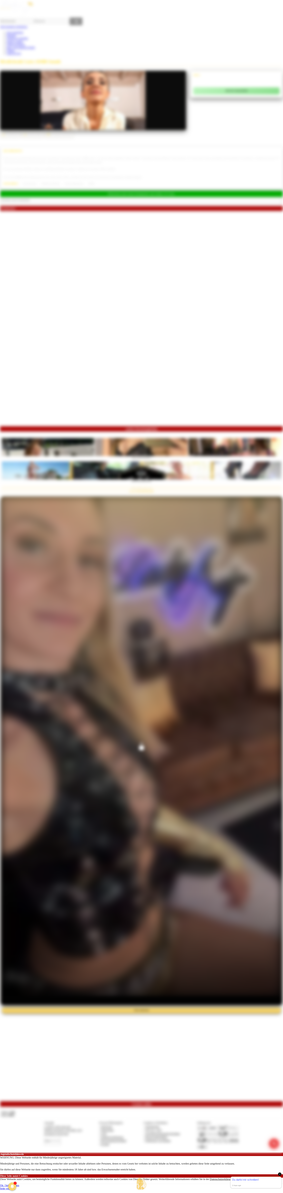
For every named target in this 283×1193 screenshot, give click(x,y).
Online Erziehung (16, 44)
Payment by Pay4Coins (56, 1133)
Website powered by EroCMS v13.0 (63, 1130)
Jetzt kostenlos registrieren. (14, 26)
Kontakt (105, 1144)
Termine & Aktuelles (17, 38)
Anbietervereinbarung (112, 1137)
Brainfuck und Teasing (50, 184)
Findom (11, 50)
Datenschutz (107, 1130)
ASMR (91, 184)
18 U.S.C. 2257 (153, 1130)
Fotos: (8, 1115)
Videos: (8, 1112)
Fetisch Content (15, 41)
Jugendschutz (152, 1126)
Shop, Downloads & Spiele (21, 47)
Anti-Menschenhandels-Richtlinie (162, 1133)
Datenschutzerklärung (221, 1179)
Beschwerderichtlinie (156, 1137)
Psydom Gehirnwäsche (74, 184)
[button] (141, 1184)
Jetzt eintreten (141, 1010)
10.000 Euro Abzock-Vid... (141, 480)
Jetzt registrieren (15, 32)
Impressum (106, 1126)
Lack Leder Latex (29, 184)
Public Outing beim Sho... (141, 457)
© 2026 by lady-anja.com (57, 1126)
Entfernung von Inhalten (158, 1140)
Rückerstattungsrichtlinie (113, 1140)
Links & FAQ (14, 53)
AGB (103, 1133)
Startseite (11, 35)
